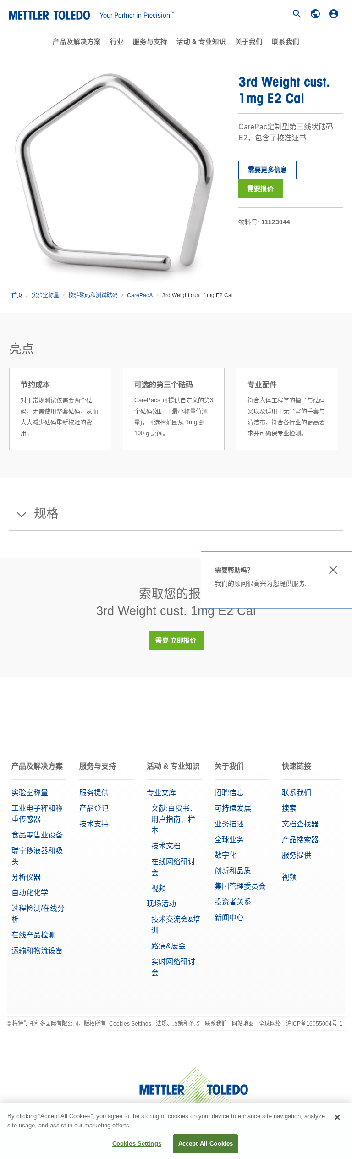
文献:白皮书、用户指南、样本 (174, 819)
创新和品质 (232, 871)
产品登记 (94, 808)
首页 (16, 295)
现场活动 (161, 904)
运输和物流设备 (37, 950)
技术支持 (94, 824)
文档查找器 (300, 824)
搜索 (289, 808)
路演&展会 (168, 946)
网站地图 (243, 1023)
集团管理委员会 (240, 886)
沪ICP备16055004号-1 (314, 1023)
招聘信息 (229, 793)
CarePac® (140, 295)
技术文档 (166, 846)
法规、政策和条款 (178, 1023)
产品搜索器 (300, 839)
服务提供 (94, 793)
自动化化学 (29, 893)
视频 (158, 888)
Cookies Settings (130, 1023)
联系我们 (285, 42)
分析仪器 (26, 877)
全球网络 (270, 1023)
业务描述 (229, 824)
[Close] (337, 1117)
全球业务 (229, 839)
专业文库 (161, 793)
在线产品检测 (33, 935)
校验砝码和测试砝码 (93, 295)
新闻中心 (229, 917)
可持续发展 (232, 808)
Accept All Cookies (205, 1143)
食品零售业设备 (37, 835)
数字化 (225, 855)
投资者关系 (232, 902)
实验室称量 (45, 295)
